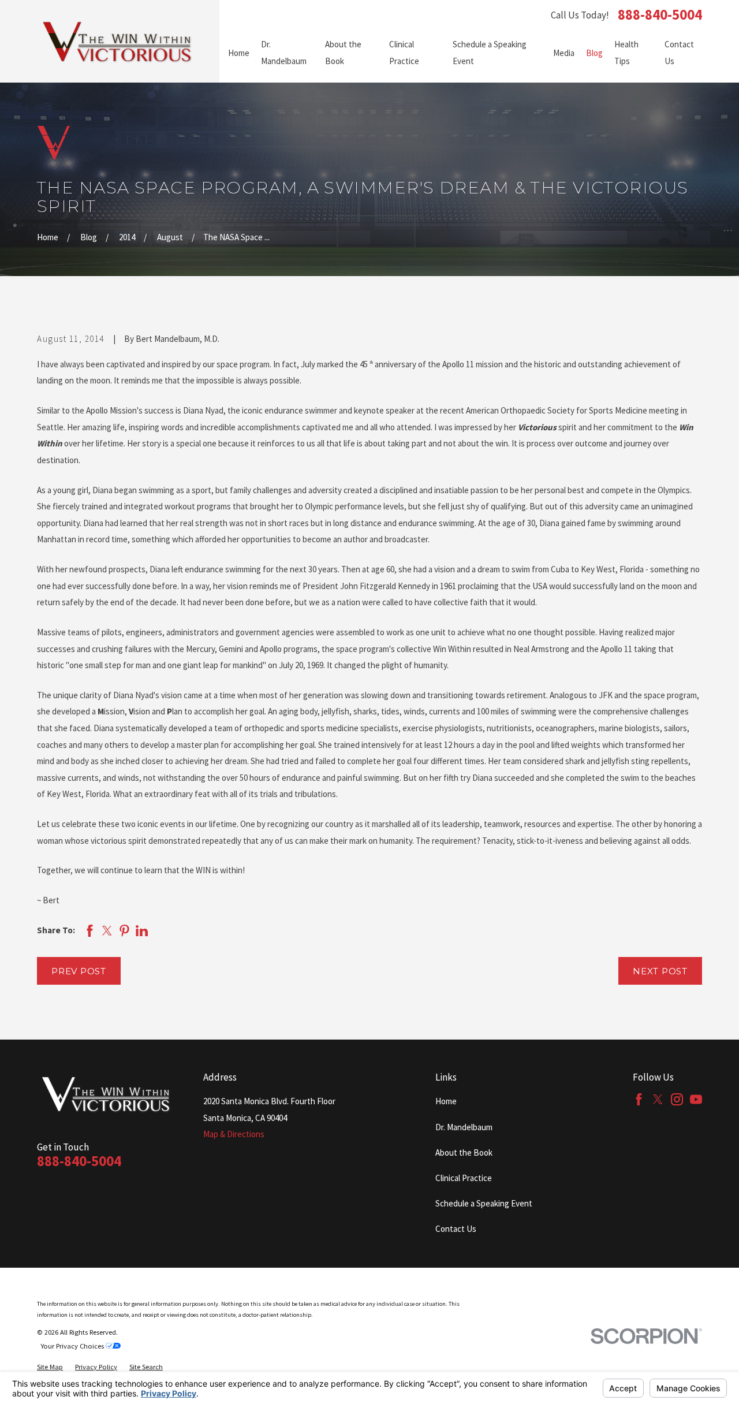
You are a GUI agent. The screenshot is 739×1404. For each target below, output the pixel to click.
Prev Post (78, 971)
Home (446, 1101)
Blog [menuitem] (594, 52)
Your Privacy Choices (73, 1346)
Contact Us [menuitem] (679, 52)
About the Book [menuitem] (343, 52)
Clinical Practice (463, 1177)
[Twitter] (658, 1099)
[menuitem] (50, 1367)
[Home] (118, 41)
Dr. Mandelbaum (463, 1127)
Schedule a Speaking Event (483, 1203)
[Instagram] (677, 1099)
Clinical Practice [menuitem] (404, 52)
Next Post (660, 971)
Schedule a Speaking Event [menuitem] (490, 52)
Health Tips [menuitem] (626, 52)
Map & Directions (233, 1134)
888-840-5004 (660, 15)
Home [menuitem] (238, 52)
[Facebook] (639, 1099)
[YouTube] (696, 1099)
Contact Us (455, 1228)
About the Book (463, 1152)
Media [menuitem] (563, 52)
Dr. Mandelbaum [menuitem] (284, 52)
